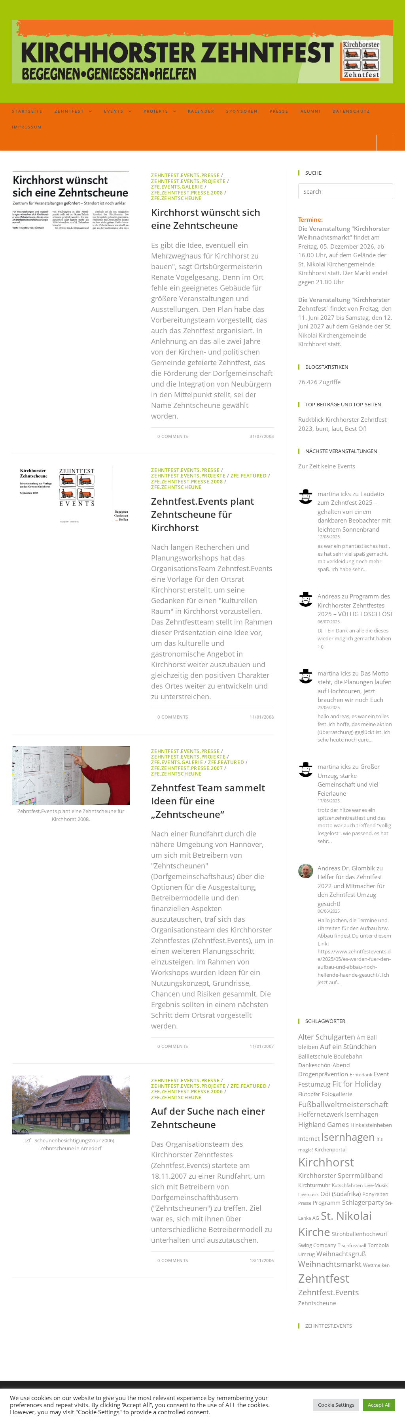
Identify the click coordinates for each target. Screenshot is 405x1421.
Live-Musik (376, 1185)
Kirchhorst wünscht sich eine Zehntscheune (205, 219)
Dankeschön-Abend (324, 1065)
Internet (309, 1138)
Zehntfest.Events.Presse (185, 175)
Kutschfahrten (347, 1185)
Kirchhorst (326, 1162)
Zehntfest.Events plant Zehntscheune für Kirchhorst (202, 514)
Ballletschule (315, 1056)
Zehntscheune (317, 1303)
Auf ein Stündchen (348, 1046)
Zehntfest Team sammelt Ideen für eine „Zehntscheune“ (208, 801)
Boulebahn (348, 1056)
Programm (327, 1202)
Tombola (378, 1245)
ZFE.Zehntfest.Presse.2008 (187, 192)
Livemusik (308, 1194)
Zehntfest (323, 1278)
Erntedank (361, 1074)
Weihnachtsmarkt (329, 1264)
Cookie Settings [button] (336, 1404)
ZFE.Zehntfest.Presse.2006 (187, 1091)
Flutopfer (309, 1094)
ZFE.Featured (249, 475)
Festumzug (314, 1084)
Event (381, 1074)
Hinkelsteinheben (371, 1124)
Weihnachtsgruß (341, 1253)
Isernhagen (348, 1137)
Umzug (306, 1254)
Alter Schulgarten (326, 1037)
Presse (304, 1203)
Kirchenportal (330, 1149)
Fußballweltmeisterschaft (343, 1104)
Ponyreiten (375, 1194)
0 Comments (172, 436)
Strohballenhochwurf (360, 1234)
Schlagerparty (363, 1202)
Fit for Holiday (357, 1084)
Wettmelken (376, 1265)
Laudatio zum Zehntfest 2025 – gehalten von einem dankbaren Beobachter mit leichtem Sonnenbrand (354, 511)
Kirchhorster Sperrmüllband (340, 1175)
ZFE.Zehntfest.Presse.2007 (187, 768)
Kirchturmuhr (314, 1185)
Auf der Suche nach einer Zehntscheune (208, 1117)
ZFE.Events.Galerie (177, 186)
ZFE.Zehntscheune (176, 198)
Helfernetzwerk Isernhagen (338, 1114)
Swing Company (317, 1245)
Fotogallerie (337, 1094)
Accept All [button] (379, 1404)
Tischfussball (352, 1245)
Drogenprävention (323, 1074)
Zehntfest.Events (328, 1292)
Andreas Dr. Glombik (346, 868)
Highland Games (323, 1124)
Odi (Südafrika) (340, 1194)
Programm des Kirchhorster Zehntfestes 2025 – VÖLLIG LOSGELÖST (355, 605)
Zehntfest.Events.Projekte (188, 181)
